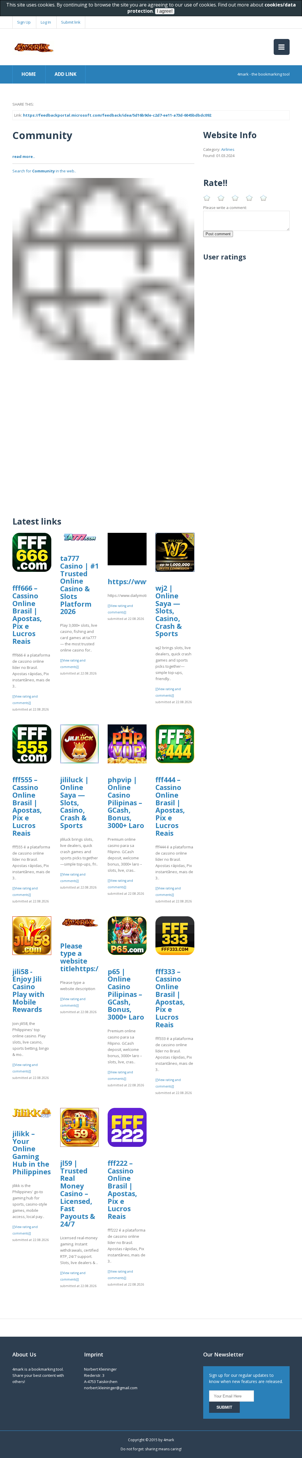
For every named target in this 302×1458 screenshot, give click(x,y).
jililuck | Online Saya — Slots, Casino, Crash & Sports (74, 802)
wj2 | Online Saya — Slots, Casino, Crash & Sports (168, 610)
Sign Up (24, 22)
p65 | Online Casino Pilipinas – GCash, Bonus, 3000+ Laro (126, 994)
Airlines (227, 149)
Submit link (71, 22)
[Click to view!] (103, 268)
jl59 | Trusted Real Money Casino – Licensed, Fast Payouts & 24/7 (77, 1193)
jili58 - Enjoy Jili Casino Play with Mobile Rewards (28, 990)
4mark (168, 1439)
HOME (29, 74)
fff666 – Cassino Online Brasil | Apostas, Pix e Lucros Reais (27, 614)
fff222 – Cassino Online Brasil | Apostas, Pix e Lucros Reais (122, 1189)
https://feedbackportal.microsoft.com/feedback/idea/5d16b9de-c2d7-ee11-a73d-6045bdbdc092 (117, 115)
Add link (65, 74)
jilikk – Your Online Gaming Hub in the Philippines (31, 1152)
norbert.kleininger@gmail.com (110, 1387)
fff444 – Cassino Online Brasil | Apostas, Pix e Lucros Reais (170, 806)
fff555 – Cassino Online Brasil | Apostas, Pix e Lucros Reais (27, 806)
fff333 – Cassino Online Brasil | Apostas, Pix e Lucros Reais (170, 998)
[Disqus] (103, 434)
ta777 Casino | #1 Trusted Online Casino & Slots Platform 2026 (79, 585)
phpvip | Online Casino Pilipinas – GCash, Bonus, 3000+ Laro (126, 802)
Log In (46, 22)
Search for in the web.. (44, 171)
